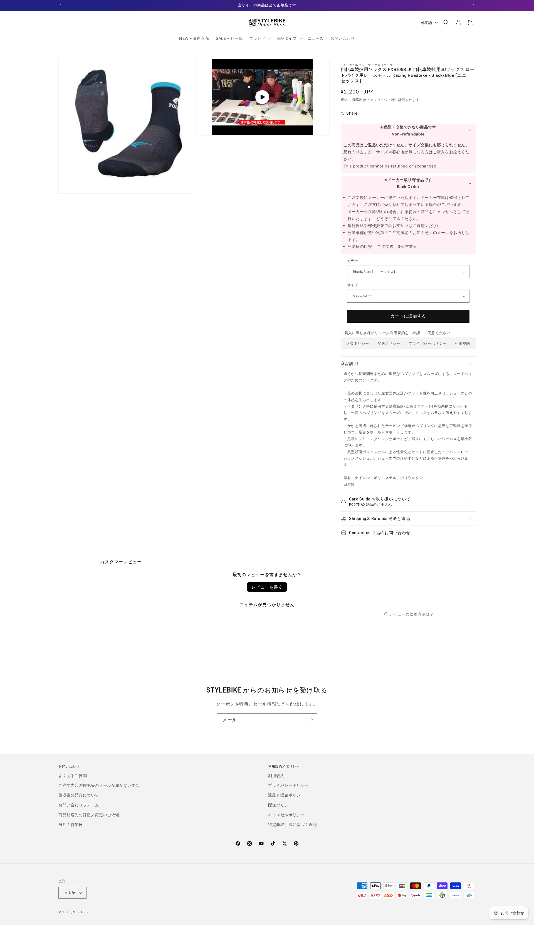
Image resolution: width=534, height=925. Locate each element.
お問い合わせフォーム (78, 805)
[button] (259, 38)
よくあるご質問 (72, 775)
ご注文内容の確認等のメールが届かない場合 (99, 785)
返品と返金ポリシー (286, 795)
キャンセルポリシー (286, 814)
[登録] (311, 719)
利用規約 (462, 343)
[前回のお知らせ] (60, 5)
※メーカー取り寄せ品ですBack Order (408, 183)
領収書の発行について (78, 795)
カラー (352, 260)
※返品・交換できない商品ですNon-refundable (408, 130)
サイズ (352, 285)
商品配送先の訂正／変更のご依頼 (88, 814)
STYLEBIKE (82, 912)
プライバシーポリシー (427, 343)
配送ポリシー (388, 343)
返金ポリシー (357, 343)
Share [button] (352, 113)
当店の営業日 (70, 824)
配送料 (357, 100)
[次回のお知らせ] (474, 5)
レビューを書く (267, 587)
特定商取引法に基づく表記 (292, 824)
